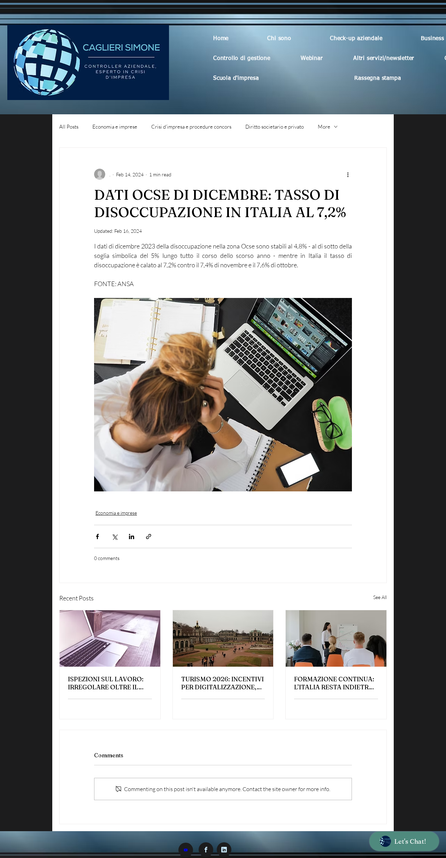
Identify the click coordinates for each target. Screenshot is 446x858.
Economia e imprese (114, 126)
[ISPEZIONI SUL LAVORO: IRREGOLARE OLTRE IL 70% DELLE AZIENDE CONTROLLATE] (110, 638)
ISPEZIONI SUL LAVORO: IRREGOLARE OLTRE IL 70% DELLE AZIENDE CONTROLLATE (106, 683)
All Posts (68, 126)
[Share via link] (148, 536)
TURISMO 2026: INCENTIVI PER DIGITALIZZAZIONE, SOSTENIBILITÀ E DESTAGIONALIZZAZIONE (222, 683)
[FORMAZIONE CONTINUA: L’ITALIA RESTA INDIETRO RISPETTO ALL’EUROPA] (336, 638)
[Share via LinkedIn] (131, 536)
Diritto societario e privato (274, 126)
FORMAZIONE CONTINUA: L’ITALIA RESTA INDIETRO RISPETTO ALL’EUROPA (334, 683)
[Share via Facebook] (97, 536)
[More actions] (348, 174)
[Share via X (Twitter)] (114, 536)
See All (380, 597)
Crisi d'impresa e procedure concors (191, 126)
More (324, 126)
